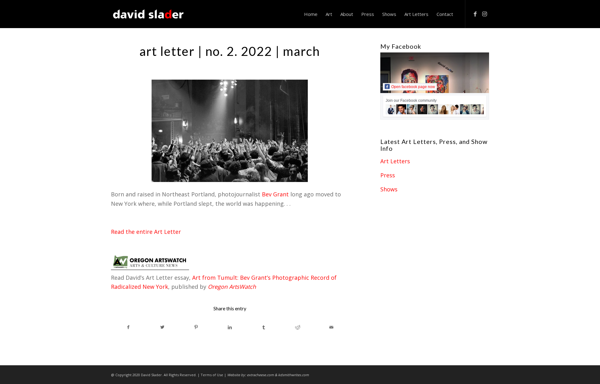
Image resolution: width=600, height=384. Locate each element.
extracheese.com (260, 374)
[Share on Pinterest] (196, 327)
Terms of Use (212, 374)
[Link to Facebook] (475, 13)
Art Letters (395, 161)
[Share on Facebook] (128, 327)
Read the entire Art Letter (146, 231)
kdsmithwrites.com (293, 374)
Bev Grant (275, 194)
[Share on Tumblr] (264, 327)
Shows (389, 189)
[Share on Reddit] (297, 327)
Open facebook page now (413, 87)
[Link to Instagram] (484, 13)
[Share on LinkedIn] (230, 327)
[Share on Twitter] (162, 327)
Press (387, 175)
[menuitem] (311, 14)
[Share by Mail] (331, 327)
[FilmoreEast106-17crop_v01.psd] (230, 131)
